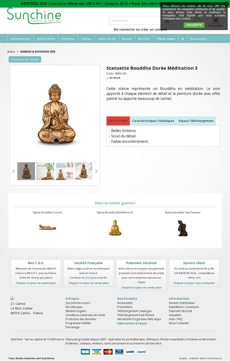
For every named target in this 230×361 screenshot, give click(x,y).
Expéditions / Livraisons (184, 307)
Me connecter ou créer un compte (140, 29)
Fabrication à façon (132, 323)
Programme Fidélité (78, 323)
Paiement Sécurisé (180, 311)
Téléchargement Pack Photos (135, 315)
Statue (11, 51)
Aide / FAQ (175, 319)
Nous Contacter (179, 323)
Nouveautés (198, 39)
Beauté (127, 39)
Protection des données (81, 319)
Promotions (124, 307)
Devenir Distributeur (182, 303)
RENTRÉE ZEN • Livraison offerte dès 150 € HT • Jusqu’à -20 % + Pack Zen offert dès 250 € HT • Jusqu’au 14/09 (115, 4)
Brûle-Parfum (46, 39)
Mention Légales (76, 311)
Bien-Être (144, 39)
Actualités (175, 315)
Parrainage (73, 327)
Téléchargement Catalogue (134, 311)
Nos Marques (74, 307)
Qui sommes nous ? (78, 303)
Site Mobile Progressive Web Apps (139, 319)
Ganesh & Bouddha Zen (37, 51)
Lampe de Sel (106, 39)
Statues (86, 39)
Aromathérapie (20, 39)
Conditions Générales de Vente (85, 315)
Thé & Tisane (165, 39)
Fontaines (68, 39)
